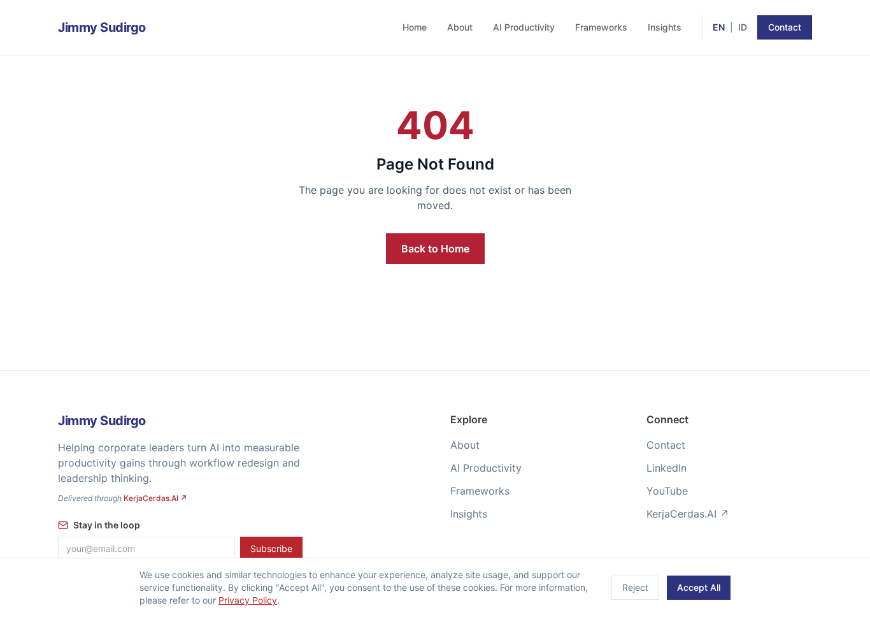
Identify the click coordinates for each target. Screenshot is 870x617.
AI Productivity (524, 27)
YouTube (667, 490)
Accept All (698, 587)
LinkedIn (666, 467)
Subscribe (271, 548)
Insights (664, 27)
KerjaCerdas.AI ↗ (155, 498)
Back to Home (435, 248)
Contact (784, 27)
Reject (635, 587)
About (460, 27)
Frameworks (601, 27)
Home (415, 27)
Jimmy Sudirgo (102, 27)
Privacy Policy (247, 600)
